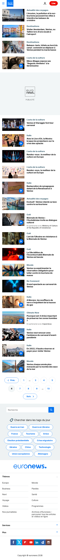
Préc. (12, 380)
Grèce (46, 434)
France (14, 434)
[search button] (51, 410)
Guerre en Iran (17, 427)
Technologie (45, 447)
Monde (30, 265)
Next (4, 494)
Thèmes (6, 476)
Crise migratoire (45, 440)
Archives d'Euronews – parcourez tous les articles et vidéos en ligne (44, 514)
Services (6, 525)
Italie (29, 135)
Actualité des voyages (37, 10)
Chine (28, 447)
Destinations (33, 26)
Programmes (37, 506)
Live (54, 3)
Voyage (5, 500)
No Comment (33, 281)
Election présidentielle (18, 440)
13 (48, 388)
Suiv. (29, 396)
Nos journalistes (9, 512)
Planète (35, 488)
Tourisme (30, 434)
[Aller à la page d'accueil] (10, 3)
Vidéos (5, 506)
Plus (4, 532)
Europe (5, 483)
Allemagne (43, 454)
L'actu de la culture (36, 58)
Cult (29, 214)
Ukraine (13, 447)
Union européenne (21, 454)
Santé (34, 494)
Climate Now (33, 312)
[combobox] (30, 410)
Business (6, 488)
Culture (35, 500)
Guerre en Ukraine (41, 427)
